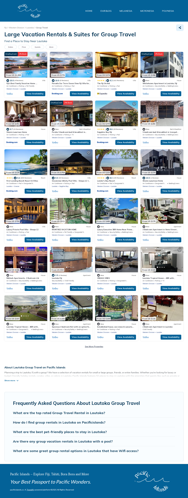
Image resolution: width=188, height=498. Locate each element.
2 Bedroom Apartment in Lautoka (158, 327)
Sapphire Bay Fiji (104, 132)
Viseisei (16, 186)
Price (24, 47)
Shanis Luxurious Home (16, 132)
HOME (88, 10)
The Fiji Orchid (103, 83)
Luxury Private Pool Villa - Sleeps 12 (22, 229)
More (51, 47)
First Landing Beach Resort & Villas (22, 181)
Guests (37, 47)
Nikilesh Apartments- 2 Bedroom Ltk (22, 278)
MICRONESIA (147, 10)
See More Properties (94, 346)
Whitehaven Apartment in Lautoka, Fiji (160, 83)
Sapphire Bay (64, 186)
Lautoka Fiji (57, 278)
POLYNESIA (168, 10)
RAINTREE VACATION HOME (64, 229)
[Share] (180, 27)
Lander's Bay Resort (106, 181)
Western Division (12, 89)
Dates (10, 47)
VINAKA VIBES (103, 278)
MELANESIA (125, 10)
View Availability (34, 93)
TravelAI (30, 490)
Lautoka (23, 89)
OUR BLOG (105, 10)
